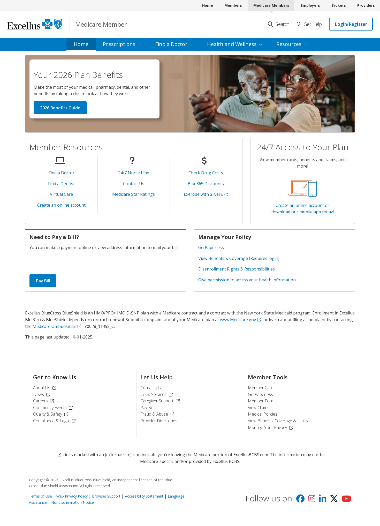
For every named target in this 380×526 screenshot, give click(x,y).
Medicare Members (271, 5)
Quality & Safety (51, 414)
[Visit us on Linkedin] (322, 500)
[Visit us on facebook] (300, 500)
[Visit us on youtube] (346, 500)
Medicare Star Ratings (133, 194)
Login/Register (351, 24)
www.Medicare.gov (238, 319)
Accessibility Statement (144, 496)
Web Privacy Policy (72, 496)
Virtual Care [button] (61, 194)
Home (207, 5)
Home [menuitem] (81, 44)
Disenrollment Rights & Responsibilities (236, 269)
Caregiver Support (160, 401)
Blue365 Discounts (206, 183)
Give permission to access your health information (247, 280)
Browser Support (106, 496)
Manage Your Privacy (271, 427)
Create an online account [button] (61, 205)
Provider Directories (158, 421)
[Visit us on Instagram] (311, 500)
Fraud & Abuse (158, 414)
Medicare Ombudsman (54, 326)
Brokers (338, 5)
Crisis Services (157, 394)
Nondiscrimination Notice (72, 502)
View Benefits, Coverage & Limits (278, 421)
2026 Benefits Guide (60, 108)
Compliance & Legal (55, 421)
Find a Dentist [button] (61, 183)
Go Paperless (211, 247)
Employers (310, 5)
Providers (366, 5)
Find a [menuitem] (171, 44)
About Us (45, 387)
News (42, 394)
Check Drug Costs (205, 173)
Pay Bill (43, 281)
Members (233, 5)
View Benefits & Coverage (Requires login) (238, 258)
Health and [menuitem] (232, 44)
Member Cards (262, 387)
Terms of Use (40, 496)
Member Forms (262, 401)
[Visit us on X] (334, 500)
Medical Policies (262, 414)
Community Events (53, 407)
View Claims (258, 407)
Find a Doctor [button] (61, 173)
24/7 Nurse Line (133, 173)
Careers (44, 401)
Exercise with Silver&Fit (206, 194)
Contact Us (133, 183)
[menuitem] (122, 44)
